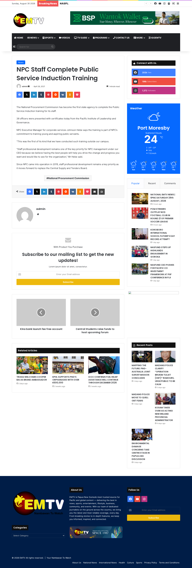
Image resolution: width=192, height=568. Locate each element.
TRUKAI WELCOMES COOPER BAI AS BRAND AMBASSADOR (31, 378)
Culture (130, 562)
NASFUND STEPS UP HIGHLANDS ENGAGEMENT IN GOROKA (96, 3)
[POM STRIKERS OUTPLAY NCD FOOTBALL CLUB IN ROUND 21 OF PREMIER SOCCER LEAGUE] (140, 213)
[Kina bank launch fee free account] (41, 312)
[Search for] (52, 46)
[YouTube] (160, 3)
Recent (152, 183)
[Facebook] (155, 3)
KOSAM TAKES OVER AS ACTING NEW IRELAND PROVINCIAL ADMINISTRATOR (164, 414)
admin (24, 86)
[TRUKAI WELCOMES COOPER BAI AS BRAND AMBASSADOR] (32, 365)
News (33, 37)
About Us (76, 562)
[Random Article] (173, 4)
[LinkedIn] (34, 95)
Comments (170, 183)
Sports (48, 37)
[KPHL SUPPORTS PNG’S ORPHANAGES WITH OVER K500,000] (68, 365)
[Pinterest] (48, 95)
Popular (135, 183)
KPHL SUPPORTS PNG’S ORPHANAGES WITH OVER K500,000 (65, 379)
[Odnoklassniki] (70, 95)
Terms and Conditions (169, 562)
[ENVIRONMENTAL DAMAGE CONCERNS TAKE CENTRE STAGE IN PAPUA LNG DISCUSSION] (142, 434)
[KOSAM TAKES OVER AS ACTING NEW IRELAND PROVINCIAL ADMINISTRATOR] (165, 398)
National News (90, 562)
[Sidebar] (178, 4)
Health (122, 562)
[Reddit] (55, 95)
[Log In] (169, 4)
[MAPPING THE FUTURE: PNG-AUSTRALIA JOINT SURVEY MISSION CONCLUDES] (142, 356)
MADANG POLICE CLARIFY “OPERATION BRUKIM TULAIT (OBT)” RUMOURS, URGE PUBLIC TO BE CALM (165, 375)
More (139, 37)
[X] (27, 95)
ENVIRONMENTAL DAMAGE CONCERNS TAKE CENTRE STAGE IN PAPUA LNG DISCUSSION (141, 451)
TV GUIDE (82, 37)
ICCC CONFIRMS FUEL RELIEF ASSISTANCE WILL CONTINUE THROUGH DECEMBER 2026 (103, 379)
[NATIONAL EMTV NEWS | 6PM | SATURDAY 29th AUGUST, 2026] (140, 198)
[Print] (102, 192)
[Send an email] (29, 86)
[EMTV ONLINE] (38, 20)
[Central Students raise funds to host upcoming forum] (95, 312)
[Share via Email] (95, 192)
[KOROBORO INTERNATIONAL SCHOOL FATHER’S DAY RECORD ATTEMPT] (140, 233)
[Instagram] (164, 3)
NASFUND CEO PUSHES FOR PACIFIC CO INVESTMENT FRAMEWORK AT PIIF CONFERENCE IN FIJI (162, 271)
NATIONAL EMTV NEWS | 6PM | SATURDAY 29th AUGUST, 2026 (162, 197)
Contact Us (122, 37)
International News (108, 562)
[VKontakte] (63, 95)
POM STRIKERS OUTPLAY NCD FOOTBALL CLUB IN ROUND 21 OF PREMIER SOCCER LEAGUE (161, 215)
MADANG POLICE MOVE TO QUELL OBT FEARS (141, 397)
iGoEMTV (156, 37)
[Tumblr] (41, 95)
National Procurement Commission (68, 178)
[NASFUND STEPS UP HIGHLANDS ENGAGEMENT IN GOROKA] (140, 251)
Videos (66, 37)
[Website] (38, 214)
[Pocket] (77, 95)
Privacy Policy (150, 562)
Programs (101, 37)
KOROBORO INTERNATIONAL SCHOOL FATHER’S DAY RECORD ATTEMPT (162, 234)
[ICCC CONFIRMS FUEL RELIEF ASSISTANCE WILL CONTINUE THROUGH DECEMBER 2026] (104, 365)
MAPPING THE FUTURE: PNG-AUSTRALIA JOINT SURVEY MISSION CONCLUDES (141, 371)
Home (19, 37)
